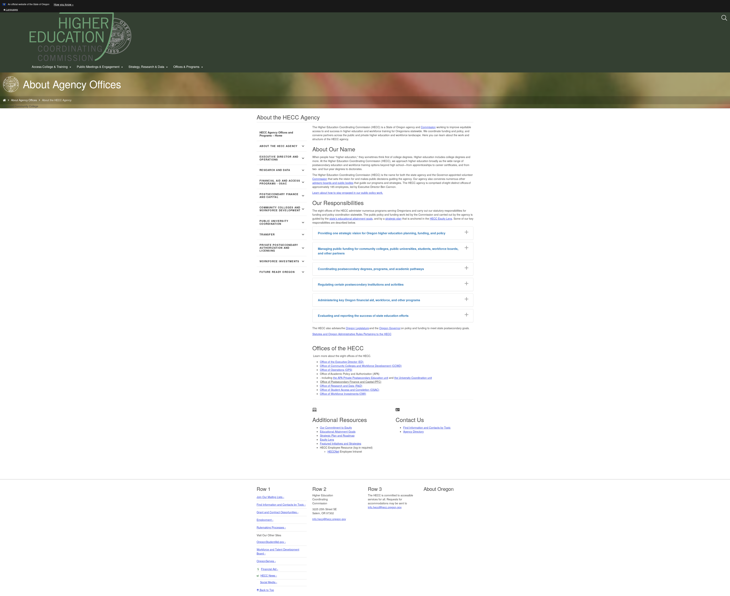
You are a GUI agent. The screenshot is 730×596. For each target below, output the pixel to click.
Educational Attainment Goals (337, 431)
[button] (10, 9)
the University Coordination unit (413, 378)
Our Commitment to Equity (336, 427)
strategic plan (393, 218)
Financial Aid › (269, 569)
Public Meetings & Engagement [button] (100, 66)
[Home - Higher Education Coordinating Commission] (4, 100)
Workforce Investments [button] (282, 261)
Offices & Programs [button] (188, 66)
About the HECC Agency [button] (282, 146)
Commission (428, 127)
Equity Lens (327, 439)
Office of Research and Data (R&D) (341, 386)
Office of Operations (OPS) (336, 370)
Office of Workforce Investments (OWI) (343, 394)
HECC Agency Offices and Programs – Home (276, 133)
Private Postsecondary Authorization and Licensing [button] (282, 247)
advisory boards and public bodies (332, 183)
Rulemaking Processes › (271, 527)
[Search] (724, 18)
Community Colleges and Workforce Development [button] (282, 209)
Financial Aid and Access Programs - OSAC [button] (282, 182)
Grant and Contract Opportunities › (277, 512)
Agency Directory (413, 431)
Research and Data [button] (282, 170)
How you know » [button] (64, 4)
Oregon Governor (390, 328)
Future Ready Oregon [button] (282, 272)
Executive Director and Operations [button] (282, 158)
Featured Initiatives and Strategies (340, 443)
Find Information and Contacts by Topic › (281, 504)
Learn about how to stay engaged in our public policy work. (347, 193)
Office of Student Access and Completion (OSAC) (349, 390)
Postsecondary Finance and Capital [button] (282, 195)
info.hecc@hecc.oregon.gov (329, 519)
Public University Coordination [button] (282, 222)
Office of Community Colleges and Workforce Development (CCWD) (361, 366)
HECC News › (268, 575)
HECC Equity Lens (441, 218)
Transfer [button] (282, 234)
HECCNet (333, 451)
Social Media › (268, 582)
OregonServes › (266, 561)
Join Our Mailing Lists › (270, 497)
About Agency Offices (24, 100)
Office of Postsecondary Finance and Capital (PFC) (350, 382)
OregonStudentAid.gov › (271, 542)
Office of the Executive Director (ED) (342, 362)
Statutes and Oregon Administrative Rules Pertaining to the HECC (351, 334)
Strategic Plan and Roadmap (337, 435)
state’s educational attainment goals (351, 218)
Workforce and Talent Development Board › (278, 551)
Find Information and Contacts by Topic (427, 427)
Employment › (265, 520)
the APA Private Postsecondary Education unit (360, 378)
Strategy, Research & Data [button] (149, 66)
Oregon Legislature (357, 328)
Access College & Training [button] (52, 66)
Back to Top (266, 590)
